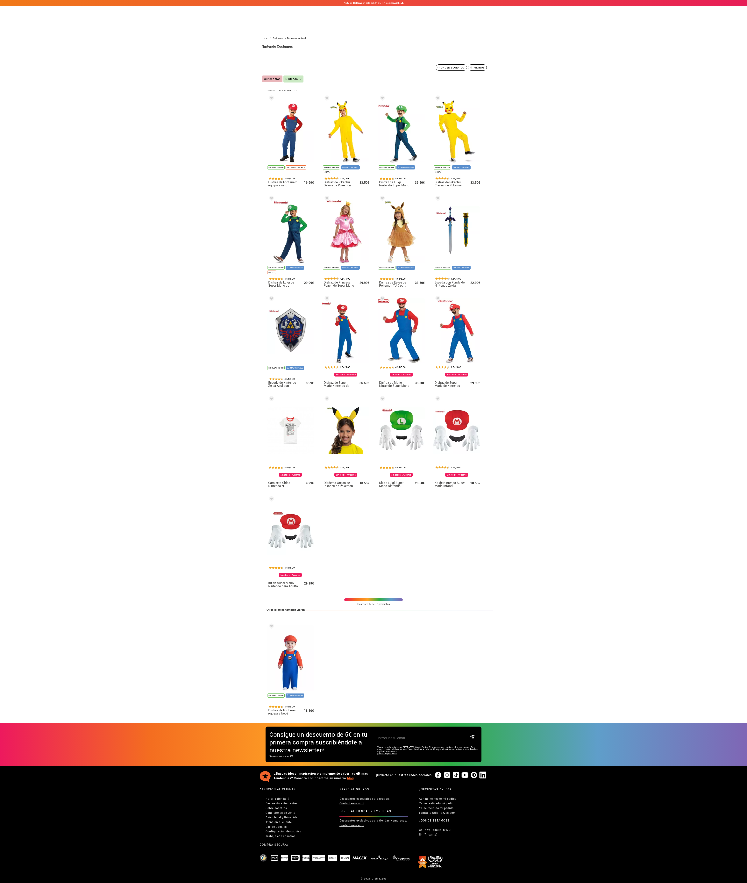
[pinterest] (474, 775)
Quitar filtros (272, 78)
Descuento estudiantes (281, 803)
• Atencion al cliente (278, 822)
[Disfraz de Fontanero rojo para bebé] (271, 626)
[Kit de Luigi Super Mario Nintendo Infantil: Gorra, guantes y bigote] (382, 399)
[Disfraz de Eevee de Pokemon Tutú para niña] (382, 199)
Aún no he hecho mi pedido (438, 798)
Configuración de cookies (283, 831)
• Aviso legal (272, 817)
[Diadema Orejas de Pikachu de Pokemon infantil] (326, 399)
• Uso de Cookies (275, 827)
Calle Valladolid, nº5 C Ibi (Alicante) (435, 832)
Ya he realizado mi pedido (437, 803)
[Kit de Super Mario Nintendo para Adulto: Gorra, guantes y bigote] (271, 499)
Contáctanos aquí (351, 803)
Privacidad (291, 817)
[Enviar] (472, 737)
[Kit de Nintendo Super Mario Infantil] (437, 399)
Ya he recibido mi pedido (436, 808)
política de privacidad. (387, 754)
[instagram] (447, 775)
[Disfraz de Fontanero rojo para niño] (271, 98)
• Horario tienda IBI (277, 798)
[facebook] (438, 775)
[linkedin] (483, 775)
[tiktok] (456, 775)
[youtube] (465, 775)
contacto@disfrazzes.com (437, 813)
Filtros (479, 67)
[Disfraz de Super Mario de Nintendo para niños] (437, 299)
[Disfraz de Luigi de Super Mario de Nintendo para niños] (271, 199)
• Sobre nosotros (275, 808)
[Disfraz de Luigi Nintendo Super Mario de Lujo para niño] (382, 98)
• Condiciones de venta (279, 813)
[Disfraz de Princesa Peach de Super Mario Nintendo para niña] (326, 199)
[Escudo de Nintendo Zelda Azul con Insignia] (271, 299)
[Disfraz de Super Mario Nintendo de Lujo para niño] (326, 299)
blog (350, 778)
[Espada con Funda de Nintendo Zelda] (437, 199)
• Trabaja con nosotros (279, 836)
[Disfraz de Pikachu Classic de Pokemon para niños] (437, 98)
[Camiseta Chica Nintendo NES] (271, 399)
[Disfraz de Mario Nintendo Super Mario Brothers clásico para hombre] (382, 299)
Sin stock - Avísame (346, 374)
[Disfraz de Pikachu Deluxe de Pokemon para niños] (326, 98)
